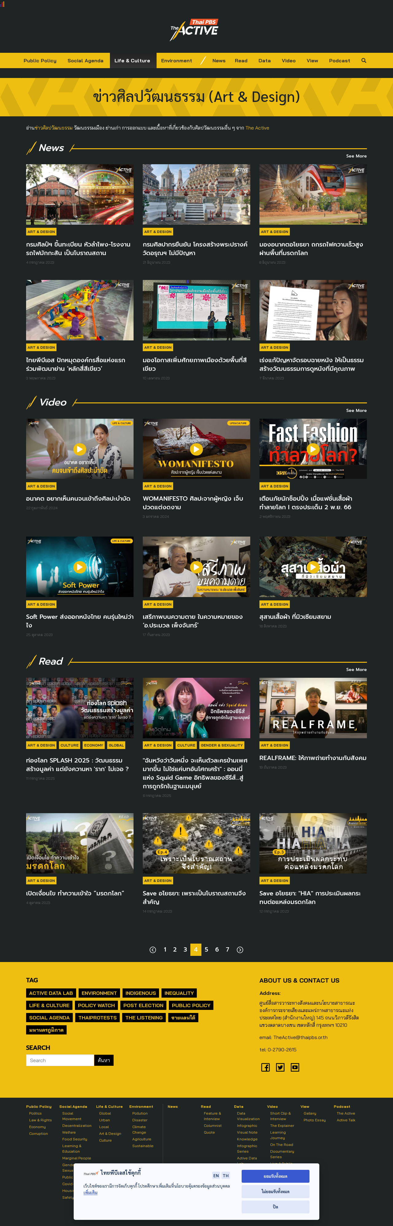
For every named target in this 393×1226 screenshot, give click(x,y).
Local (104, 1126)
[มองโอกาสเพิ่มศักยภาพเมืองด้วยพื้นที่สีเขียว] (196, 310)
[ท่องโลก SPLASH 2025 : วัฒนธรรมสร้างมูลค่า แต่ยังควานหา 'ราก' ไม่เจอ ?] (80, 708)
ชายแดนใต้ (183, 1018)
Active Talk (346, 1120)
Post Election (143, 1005)
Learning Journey (278, 1135)
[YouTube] (295, 1067)
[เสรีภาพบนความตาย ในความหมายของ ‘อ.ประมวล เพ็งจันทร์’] (196, 567)
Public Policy (40, 60)
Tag (32, 980)
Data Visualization (248, 1116)
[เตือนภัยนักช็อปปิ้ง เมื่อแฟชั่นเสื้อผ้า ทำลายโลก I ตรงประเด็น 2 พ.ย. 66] (313, 449)
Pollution (140, 1113)
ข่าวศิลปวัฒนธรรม (53, 128)
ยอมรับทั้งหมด (275, 1176)
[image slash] (203, 60)
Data (265, 60)
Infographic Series (247, 1148)
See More (356, 156)
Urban (104, 1120)
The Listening (144, 1018)
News (219, 60)
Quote (209, 1132)
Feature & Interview (212, 1116)
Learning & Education (71, 1148)
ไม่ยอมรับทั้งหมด (276, 1191)
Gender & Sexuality (222, 745)
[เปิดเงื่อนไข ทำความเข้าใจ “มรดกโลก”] (80, 843)
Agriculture (141, 1139)
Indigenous (141, 993)
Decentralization (76, 1125)
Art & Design (41, 231)
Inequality (179, 993)
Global (116, 745)
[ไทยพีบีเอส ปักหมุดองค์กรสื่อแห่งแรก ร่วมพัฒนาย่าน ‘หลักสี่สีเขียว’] (80, 310)
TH (226, 1175)
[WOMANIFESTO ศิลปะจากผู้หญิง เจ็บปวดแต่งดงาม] (196, 449)
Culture (69, 745)
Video (289, 60)
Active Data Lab (51, 993)
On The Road (281, 1144)
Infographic (247, 1125)
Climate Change (139, 1129)
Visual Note (247, 1132)
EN (216, 1175)
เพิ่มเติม (90, 1192)
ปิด (275, 1206)
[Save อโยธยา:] (313, 843)
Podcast (339, 60)
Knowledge (247, 1139)
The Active (257, 128)
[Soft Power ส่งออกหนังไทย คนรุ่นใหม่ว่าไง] (80, 567)
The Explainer (282, 1125)
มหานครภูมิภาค (46, 1030)
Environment (176, 60)
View (312, 60)
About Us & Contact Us (299, 980)
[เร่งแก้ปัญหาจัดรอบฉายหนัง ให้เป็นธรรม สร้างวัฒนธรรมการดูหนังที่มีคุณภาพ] (313, 310)
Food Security (74, 1139)
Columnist (213, 1125)
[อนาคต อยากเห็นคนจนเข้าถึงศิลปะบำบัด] (80, 449)
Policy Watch (96, 1005)
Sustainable (143, 1145)
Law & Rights (40, 1120)
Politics (35, 1113)
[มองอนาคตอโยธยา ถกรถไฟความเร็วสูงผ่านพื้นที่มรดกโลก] (313, 194)
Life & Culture (132, 60)
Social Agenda (85, 60)
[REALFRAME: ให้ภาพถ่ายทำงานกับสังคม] (313, 708)
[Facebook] (265, 1067)
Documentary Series (282, 1154)
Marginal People (76, 1158)
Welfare (69, 1132)
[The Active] (194, 30)
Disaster (139, 1120)
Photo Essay (315, 1120)
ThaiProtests (97, 1018)
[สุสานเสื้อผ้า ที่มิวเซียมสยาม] (313, 567)
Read (241, 60)
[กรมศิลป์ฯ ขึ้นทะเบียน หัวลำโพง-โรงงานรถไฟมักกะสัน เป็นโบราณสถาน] (80, 194)
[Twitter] (280, 1067)
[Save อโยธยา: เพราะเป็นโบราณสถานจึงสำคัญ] (196, 843)
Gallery (310, 1113)
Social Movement (71, 1116)
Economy (93, 745)
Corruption (38, 1133)
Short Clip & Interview (280, 1116)
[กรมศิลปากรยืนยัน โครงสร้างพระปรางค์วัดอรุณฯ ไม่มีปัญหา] (196, 194)
